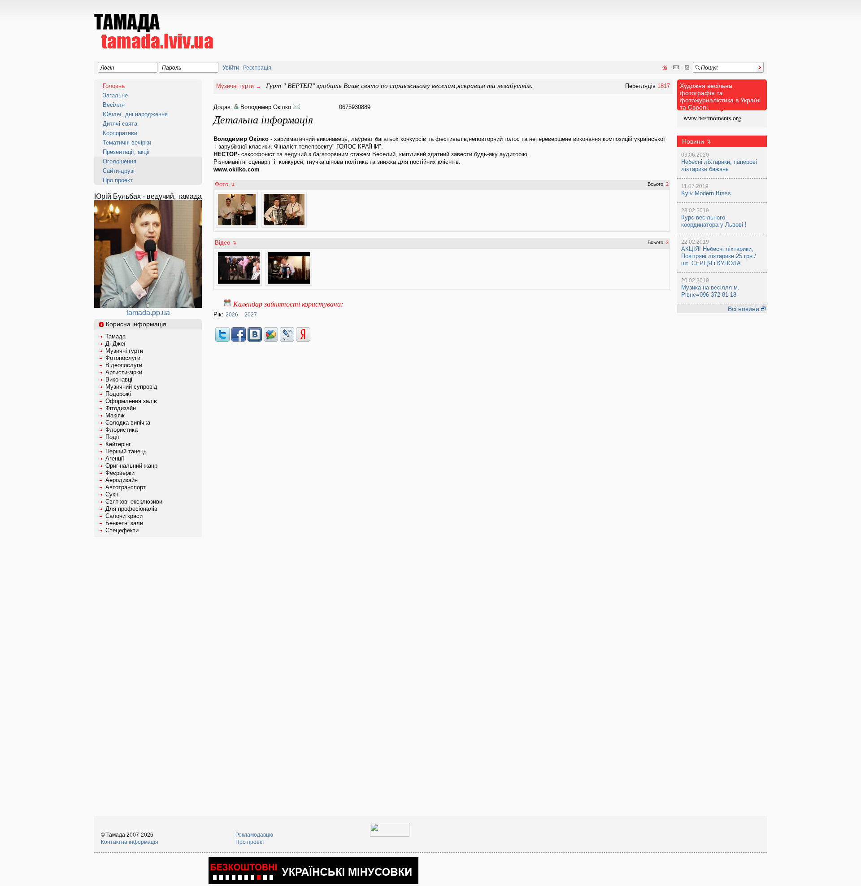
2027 (250, 314)
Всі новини (744, 309)
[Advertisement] (603, 25)
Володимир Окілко (265, 107)
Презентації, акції (126, 152)
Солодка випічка (127, 422)
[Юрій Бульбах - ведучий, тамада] (148, 305)
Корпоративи (120, 133)
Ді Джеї (115, 343)
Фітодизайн (120, 408)
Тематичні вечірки (127, 142)
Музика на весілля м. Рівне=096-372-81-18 (710, 291)
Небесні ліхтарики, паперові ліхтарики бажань (719, 165)
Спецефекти (122, 530)
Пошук (709, 67)
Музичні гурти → (238, 86)
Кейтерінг (118, 444)
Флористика (121, 429)
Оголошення (119, 161)
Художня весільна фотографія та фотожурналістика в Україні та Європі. (720, 96)
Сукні (112, 494)
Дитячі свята (120, 123)
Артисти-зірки (123, 372)
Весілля (114, 104)
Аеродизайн (121, 480)
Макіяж (115, 415)
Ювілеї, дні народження (135, 114)
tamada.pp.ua (148, 312)
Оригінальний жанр (131, 465)
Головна (114, 86)
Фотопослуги (122, 358)
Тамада (115, 336)
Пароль (171, 67)
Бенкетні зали (124, 523)
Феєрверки (120, 472)
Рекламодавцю (254, 835)
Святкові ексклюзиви (133, 501)
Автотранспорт (125, 487)
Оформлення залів (131, 401)
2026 (232, 314)
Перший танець (126, 451)
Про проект (118, 180)
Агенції (114, 458)
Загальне (115, 95)
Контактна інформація (129, 842)
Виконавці (118, 379)
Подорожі (118, 393)
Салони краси (124, 516)
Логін (107, 67)
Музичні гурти (124, 350)
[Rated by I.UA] (389, 835)
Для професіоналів (131, 508)
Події (112, 437)
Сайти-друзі (119, 170)
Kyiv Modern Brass (706, 193)
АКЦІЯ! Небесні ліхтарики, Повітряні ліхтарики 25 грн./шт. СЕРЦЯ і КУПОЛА (718, 256)
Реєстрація (257, 68)
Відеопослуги (123, 365)
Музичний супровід (131, 386)
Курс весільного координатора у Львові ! (714, 221)
